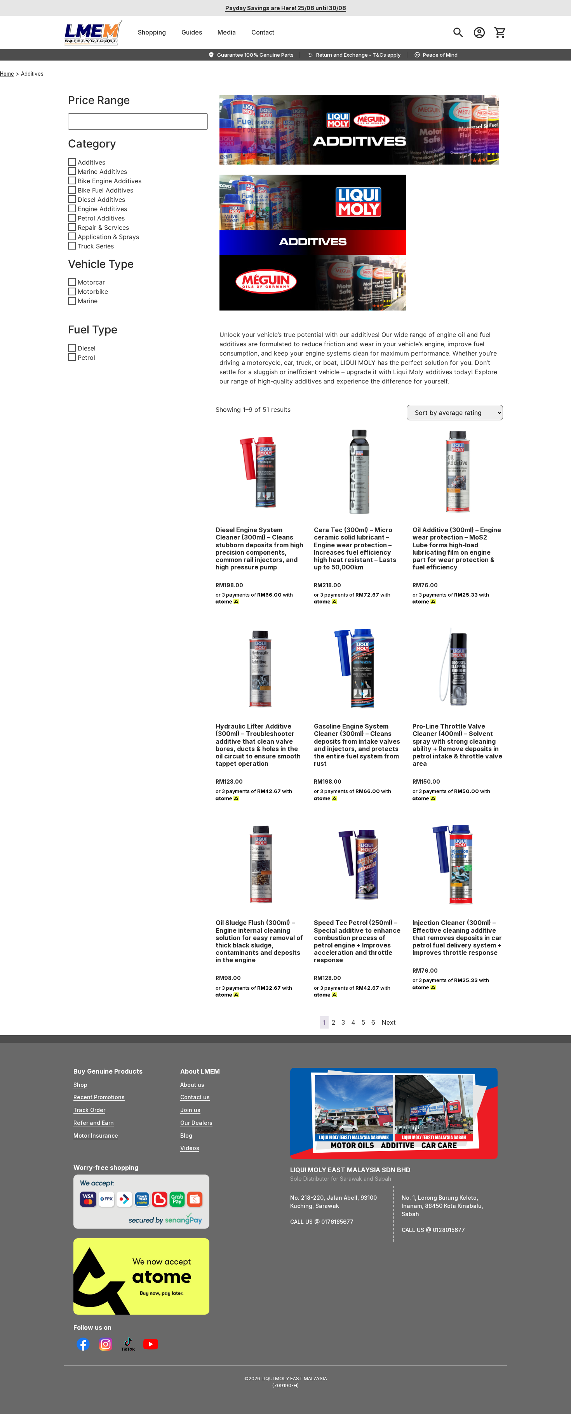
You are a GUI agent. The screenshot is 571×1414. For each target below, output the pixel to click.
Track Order (89, 1110)
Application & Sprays (108, 236)
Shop (80, 1084)
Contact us (195, 1097)
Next (388, 1022)
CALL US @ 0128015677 (433, 1230)
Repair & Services (103, 227)
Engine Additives (102, 208)
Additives (91, 162)
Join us (190, 1110)
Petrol (86, 357)
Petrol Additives (101, 218)
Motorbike (93, 291)
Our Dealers (196, 1122)
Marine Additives (102, 171)
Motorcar (91, 282)
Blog (186, 1135)
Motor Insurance (95, 1135)
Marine (87, 301)
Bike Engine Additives (109, 180)
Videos (189, 1148)
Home (7, 74)
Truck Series (96, 246)
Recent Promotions (99, 1097)
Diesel (87, 348)
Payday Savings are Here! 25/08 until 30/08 (285, 8)
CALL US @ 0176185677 (321, 1221)
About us (192, 1084)
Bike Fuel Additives (105, 190)
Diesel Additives (101, 199)
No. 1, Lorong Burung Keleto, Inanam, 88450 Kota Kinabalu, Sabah (442, 1205)
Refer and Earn (93, 1122)
